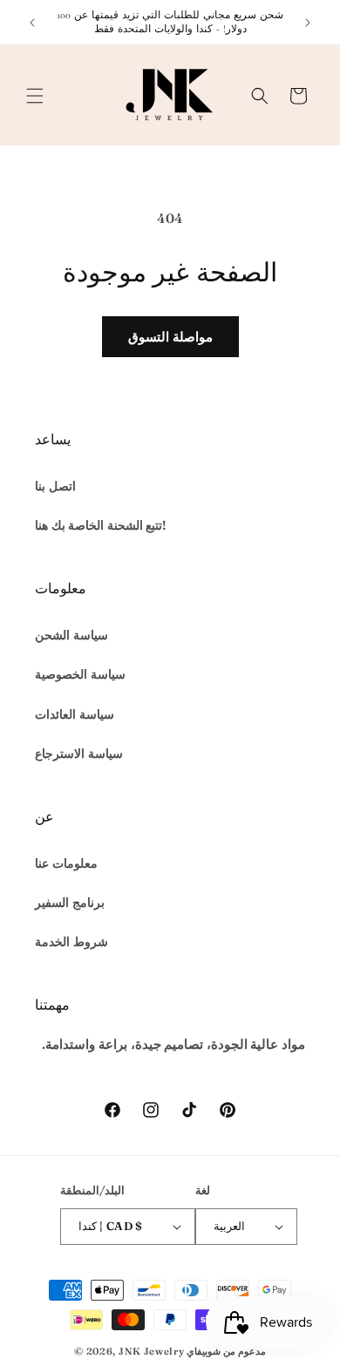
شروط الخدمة (71, 942)
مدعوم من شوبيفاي (226, 1351)
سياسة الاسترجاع (79, 753)
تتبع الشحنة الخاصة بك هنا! (100, 525)
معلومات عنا (66, 863)
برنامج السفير (70, 902)
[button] (35, 96)
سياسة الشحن (71, 635)
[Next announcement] (308, 22)
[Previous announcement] (32, 22)
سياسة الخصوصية (80, 674)
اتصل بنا (55, 486)
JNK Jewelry (152, 1351)
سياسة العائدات (74, 714)
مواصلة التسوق (170, 336)
